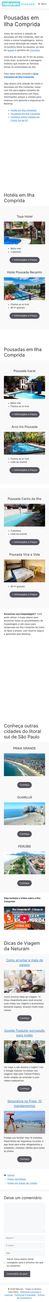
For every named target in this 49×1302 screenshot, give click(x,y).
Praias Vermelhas (16, 1179)
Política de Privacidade (25, 1295)
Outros (11, 1175)
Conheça (24, 785)
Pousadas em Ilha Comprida (25, 113)
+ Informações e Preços (24, 260)
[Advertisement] (24, 164)
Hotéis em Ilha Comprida (23, 110)
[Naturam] (18, 4)
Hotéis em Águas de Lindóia (22, 1183)
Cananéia (35, 50)
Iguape (10, 50)
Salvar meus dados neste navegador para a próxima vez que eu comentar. (25, 1262)
